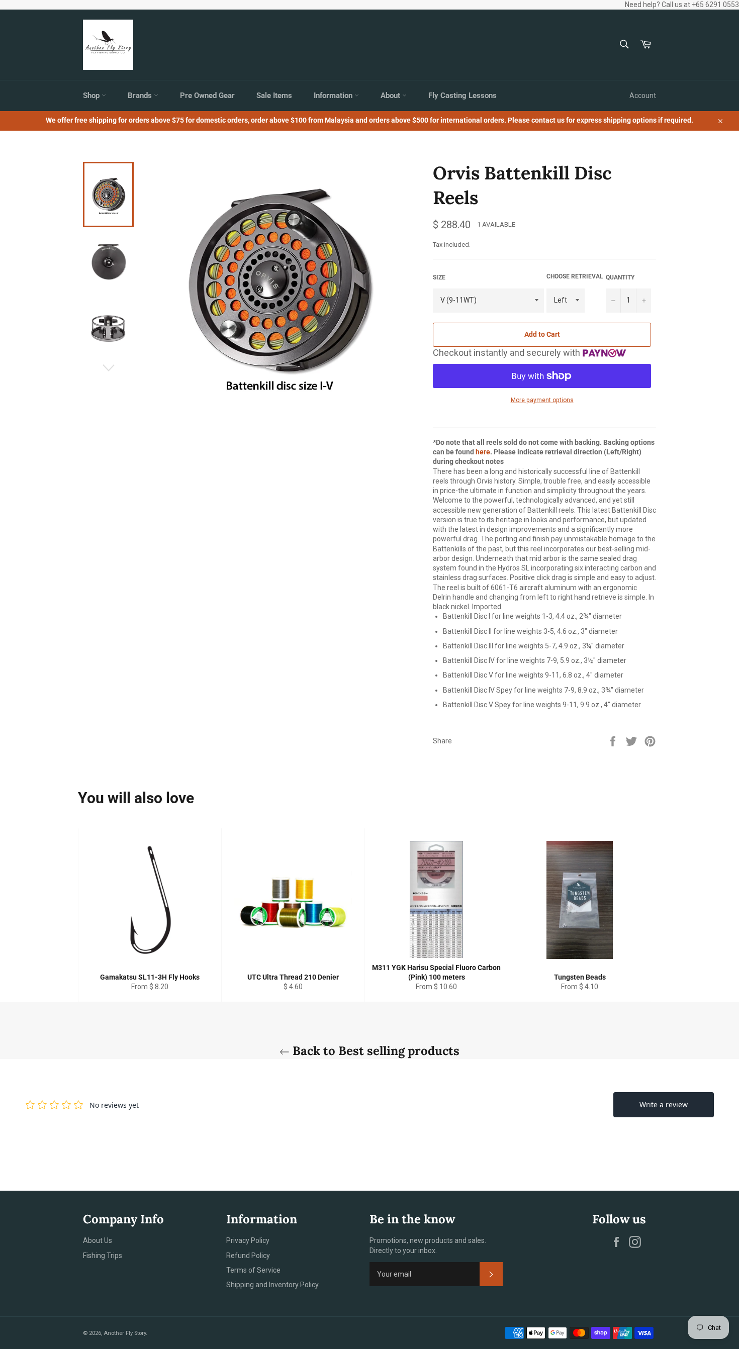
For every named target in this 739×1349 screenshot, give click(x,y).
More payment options (542, 400)
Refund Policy (248, 1255)
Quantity (620, 277)
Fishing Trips (102, 1255)
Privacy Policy (247, 1240)
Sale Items (274, 95)
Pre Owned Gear (207, 95)
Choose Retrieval (574, 276)
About (391, 95)
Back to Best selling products (374, 1050)
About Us (97, 1240)
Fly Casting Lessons (462, 95)
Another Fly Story (125, 1333)
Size (439, 277)
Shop (92, 95)
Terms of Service (253, 1270)
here (483, 452)
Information (334, 95)
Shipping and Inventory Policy (272, 1285)
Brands (141, 95)
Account (642, 95)
